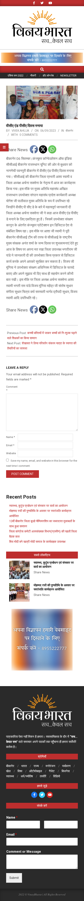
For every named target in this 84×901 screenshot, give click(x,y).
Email (10, 445)
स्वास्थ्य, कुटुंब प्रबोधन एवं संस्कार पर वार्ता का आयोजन (38, 506)
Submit (14, 878)
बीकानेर (69, 130)
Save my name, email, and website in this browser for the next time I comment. (41, 463)
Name (10, 437)
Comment (11, 388)
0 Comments (29, 134)
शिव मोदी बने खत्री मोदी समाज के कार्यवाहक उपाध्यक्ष (37, 542)
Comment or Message (23, 852)
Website (11, 453)
